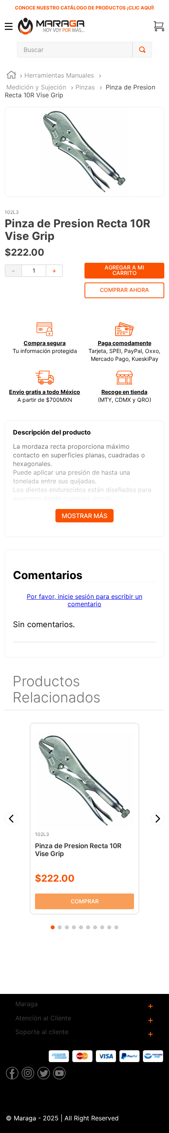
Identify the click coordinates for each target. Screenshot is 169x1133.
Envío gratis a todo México (44, 391)
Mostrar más (84, 516)
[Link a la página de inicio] (11, 75)
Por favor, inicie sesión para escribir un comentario (84, 600)
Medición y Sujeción (36, 87)
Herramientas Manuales (59, 75)
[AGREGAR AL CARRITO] (84, 901)
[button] (11, 818)
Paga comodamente (124, 343)
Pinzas (85, 87)
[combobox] (84, 49)
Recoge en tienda (124, 391)
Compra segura (45, 343)
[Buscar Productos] (142, 49)
